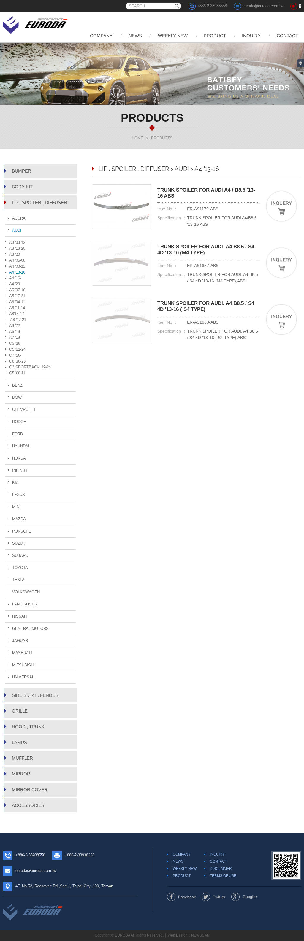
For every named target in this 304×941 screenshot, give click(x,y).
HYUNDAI (20, 446)
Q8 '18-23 (17, 361)
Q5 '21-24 (17, 349)
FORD (17, 434)
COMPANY (101, 35)
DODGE (19, 421)
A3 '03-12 (17, 242)
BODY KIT (22, 186)
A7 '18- (15, 337)
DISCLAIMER (221, 869)
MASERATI (22, 653)
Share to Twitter (214, 897)
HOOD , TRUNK (28, 726)
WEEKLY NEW (173, 35)
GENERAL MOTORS (30, 628)
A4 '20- (15, 284)
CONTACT (287, 35)
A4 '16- (15, 278)
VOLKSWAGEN (26, 592)
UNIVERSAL (23, 677)
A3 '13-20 (17, 248)
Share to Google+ (244, 897)
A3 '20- (15, 254)
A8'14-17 (16, 313)
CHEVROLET (24, 409)
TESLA (18, 580)
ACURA (19, 218)
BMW (17, 397)
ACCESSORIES (28, 805)
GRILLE (20, 710)
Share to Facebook (181, 897)
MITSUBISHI (23, 665)
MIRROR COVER (30, 789)
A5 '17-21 (17, 296)
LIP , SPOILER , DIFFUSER (39, 202)
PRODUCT (215, 35)
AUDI (16, 230)
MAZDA (19, 519)
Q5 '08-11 (17, 373)
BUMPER (21, 171)
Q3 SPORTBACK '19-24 (30, 367)
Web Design (178, 935)
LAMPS (19, 742)
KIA (15, 482)
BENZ (17, 385)
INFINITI (19, 470)
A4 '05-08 (17, 260)
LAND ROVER (24, 604)
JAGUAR (20, 640)
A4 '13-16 (17, 272)
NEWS (135, 35)
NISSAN (19, 616)
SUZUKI (19, 543)
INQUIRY (251, 35)
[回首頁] (36, 23)
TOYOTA (20, 567)
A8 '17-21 (17, 319)
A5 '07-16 (17, 290)
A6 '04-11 (17, 302)
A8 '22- (15, 325)
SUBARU (20, 555)
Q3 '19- (15, 343)
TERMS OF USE (223, 876)
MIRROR (21, 773)
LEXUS (18, 494)
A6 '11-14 (17, 308)
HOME (137, 138)
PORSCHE (21, 531)
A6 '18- (15, 331)
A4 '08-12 (17, 266)
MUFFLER (22, 758)
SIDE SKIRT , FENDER (35, 695)
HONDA (19, 458)
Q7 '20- (15, 355)
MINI (16, 507)
